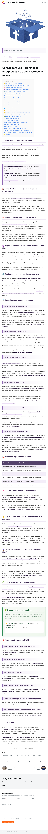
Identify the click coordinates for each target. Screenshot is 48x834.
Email (18, 798)
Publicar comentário (8, 822)
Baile (3, 781)
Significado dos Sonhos (15, 2)
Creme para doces (29, 781)
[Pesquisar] (42, 2)
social (27, 755)
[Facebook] (7, 761)
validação (33, 755)
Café (3, 785)
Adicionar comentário (7, 804)
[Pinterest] (29, 761)
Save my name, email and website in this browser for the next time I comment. (19, 818)
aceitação (5, 755)
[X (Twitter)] (18, 761)
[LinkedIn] (40, 761)
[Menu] (45, 2)
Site (33, 798)
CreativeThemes (27, 831)
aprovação (12, 755)
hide (11, 81)
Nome (4, 798)
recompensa (20, 755)
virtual (39, 755)
